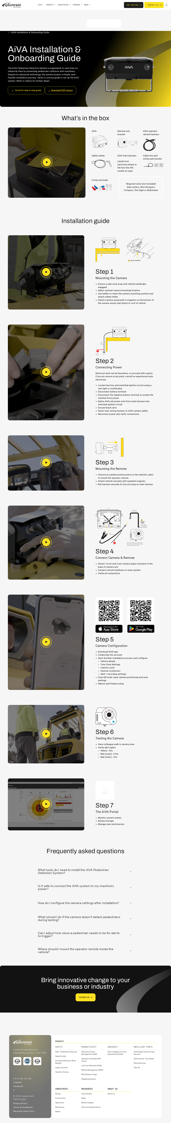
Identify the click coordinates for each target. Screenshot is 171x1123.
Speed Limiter (60, 1056)
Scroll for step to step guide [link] (28, 90)
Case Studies (86, 1094)
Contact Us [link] (84, 997)
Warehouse (59, 1107)
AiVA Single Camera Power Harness (144, 1053)
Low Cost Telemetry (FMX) (91, 1066)
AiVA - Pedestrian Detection (66, 1052)
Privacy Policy (20, 1104)
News (83, 1098)
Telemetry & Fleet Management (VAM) (89, 1053)
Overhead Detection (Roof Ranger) (65, 1062)
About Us (111, 1094)
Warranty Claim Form (23, 1111)
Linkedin (17, 1083)
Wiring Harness (140, 1063)
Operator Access (62, 1072)
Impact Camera (61, 1068)
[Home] (9, 32)
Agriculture (59, 1103)
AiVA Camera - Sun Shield (144, 1059)
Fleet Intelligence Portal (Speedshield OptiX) (117, 1053)
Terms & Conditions (23, 1107)
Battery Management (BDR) (92, 1070)
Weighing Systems (88, 1079)
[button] (51, 5)
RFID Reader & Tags (89, 1074)
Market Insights (87, 1103)
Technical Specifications (91, 1107)
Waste (57, 1111)
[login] (166, 5)
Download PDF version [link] (62, 90)
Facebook (18, 1086)
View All (137, 1068)
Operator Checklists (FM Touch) (91, 1060)
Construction (60, 1098)
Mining (57, 1094)
